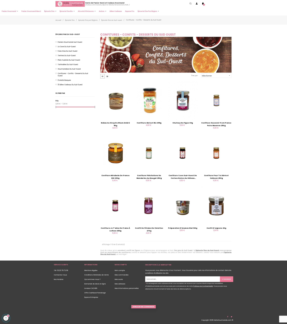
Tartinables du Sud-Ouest (68, 64)
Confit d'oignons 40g (216, 228)
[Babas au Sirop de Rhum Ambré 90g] (115, 100)
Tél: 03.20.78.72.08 (61, 270)
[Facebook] (227, 316)
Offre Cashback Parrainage (95, 293)
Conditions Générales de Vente (96, 275)
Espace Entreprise (91, 297)
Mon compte (120, 270)
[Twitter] (231, 316)
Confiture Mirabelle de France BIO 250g (115, 176)
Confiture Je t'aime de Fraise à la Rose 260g (115, 229)
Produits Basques (64, 80)
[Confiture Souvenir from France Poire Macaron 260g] (216, 100)
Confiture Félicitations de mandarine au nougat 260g (149, 176)
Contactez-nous (60, 275)
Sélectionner (216, 76)
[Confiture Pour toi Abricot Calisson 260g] (216, 153)
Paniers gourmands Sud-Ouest (70, 42)
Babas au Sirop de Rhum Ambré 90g (115, 124)
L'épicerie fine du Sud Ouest (207, 250)
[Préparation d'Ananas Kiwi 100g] (183, 205)
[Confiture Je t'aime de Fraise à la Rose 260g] (115, 205)
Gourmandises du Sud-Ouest (69, 69)
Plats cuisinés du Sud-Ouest (69, 60)
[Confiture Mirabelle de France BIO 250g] (115, 153)
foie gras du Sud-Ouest (183, 250)
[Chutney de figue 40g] (183, 100)
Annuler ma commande (143, 307)
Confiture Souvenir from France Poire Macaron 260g (216, 124)
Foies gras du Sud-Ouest (67, 51)
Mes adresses (120, 284)
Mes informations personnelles (127, 288)
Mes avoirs (119, 279)
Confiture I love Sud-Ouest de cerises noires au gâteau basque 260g (183, 177)
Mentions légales (90, 270)
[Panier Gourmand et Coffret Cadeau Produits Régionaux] (70, 4)
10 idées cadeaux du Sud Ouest (70, 84)
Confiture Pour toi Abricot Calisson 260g (216, 176)
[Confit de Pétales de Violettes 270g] (149, 205)
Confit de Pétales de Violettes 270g (149, 229)
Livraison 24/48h (90, 288)
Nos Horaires (58, 279)
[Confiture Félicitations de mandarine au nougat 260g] (149, 153)
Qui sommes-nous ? (92, 279)
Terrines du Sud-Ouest (67, 55)
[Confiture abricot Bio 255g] (149, 100)
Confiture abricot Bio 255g (149, 123)
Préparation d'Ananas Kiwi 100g (182, 228)
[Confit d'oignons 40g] (216, 205)
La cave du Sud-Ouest (67, 46)
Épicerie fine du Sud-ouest (67, 34)
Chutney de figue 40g (183, 123)
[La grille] (102, 76)
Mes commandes (121, 275)
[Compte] (197, 3)
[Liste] (107, 76)
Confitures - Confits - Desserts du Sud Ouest (73, 74)
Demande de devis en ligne (95, 284)
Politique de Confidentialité (203, 286)
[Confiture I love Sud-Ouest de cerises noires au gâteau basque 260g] (183, 153)
